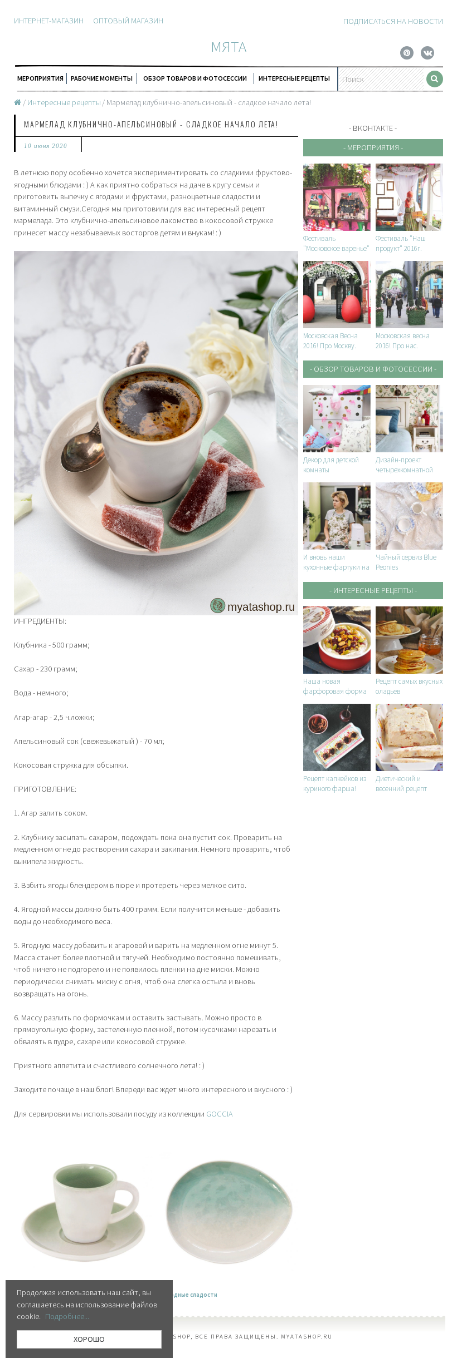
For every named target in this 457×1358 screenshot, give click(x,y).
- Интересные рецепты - (373, 590)
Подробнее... (67, 1316)
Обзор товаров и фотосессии (195, 78)
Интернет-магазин (49, 21)
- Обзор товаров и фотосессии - (373, 369)
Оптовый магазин (128, 21)
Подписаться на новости (393, 21)
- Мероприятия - (373, 147)
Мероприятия (40, 78)
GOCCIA (219, 1114)
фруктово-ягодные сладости (174, 1294)
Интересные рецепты (294, 78)
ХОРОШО (89, 1339)
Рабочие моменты (102, 78)
